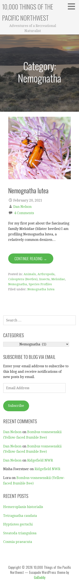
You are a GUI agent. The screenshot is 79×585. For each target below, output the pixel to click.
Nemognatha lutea (28, 190)
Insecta (44, 279)
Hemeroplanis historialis (23, 507)
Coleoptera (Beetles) (22, 279)
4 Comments (24, 213)
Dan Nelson (22, 207)
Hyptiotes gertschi (18, 524)
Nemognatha (17, 284)
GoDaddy (39, 577)
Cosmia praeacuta (17, 542)
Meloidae (58, 279)
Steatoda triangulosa (19, 533)
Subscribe (16, 406)
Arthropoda (46, 274)
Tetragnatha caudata (20, 516)
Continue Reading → (31, 258)
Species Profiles (40, 284)
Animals (30, 274)
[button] (73, 6)
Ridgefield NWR (40, 460)
